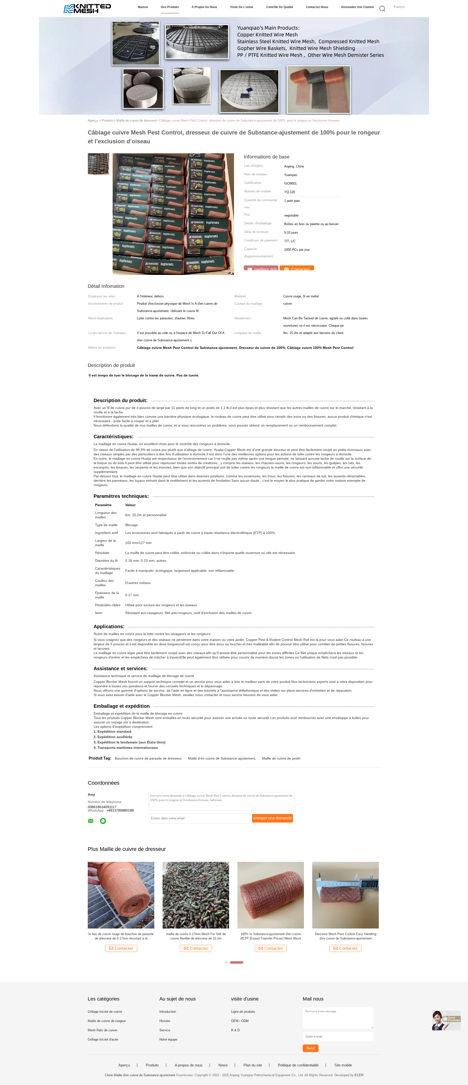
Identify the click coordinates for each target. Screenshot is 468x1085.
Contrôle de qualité (279, 7)
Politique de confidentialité (298, 1065)
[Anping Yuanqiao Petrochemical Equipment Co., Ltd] (87, 8)
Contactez (300, 268)
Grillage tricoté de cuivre (105, 1011)
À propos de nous (204, 7)
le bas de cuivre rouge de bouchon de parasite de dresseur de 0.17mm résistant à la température (121, 936)
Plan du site (253, 1065)
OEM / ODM (240, 1021)
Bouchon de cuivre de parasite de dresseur (148, 758)
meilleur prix (265, 268)
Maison (143, 7)
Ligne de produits (243, 1011)
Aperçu (124, 1065)
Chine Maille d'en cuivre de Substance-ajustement (140, 1075)
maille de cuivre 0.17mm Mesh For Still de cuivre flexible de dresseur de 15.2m (196, 936)
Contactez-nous (317, 7)
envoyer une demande (272, 818)
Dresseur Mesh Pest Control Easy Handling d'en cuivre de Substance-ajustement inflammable (345, 936)
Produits (152, 1065)
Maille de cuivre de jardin (281, 758)
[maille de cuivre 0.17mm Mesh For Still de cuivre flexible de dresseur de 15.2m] (196, 895)
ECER (359, 1075)
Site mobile (343, 1065)
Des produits (170, 7)
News (223, 1065)
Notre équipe (168, 1039)
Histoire (164, 1021)
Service (164, 1030)
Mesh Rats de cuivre (102, 1030)
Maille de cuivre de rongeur (107, 1021)
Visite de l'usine (241, 7)
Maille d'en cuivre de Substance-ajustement (221, 758)
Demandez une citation (357, 7)
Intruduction (167, 1011)
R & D (235, 1030)
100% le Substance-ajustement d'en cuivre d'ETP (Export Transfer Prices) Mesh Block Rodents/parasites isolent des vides (270, 936)
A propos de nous (189, 1065)
